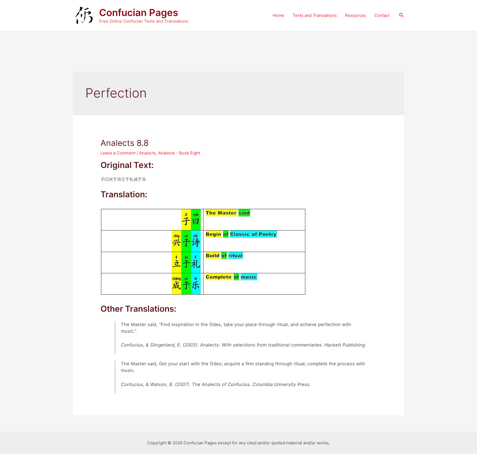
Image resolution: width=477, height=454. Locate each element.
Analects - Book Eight (179, 153)
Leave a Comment (118, 153)
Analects (147, 153)
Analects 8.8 (124, 143)
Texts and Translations (315, 15)
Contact (381, 15)
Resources (355, 15)
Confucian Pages (138, 12)
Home (278, 15)
